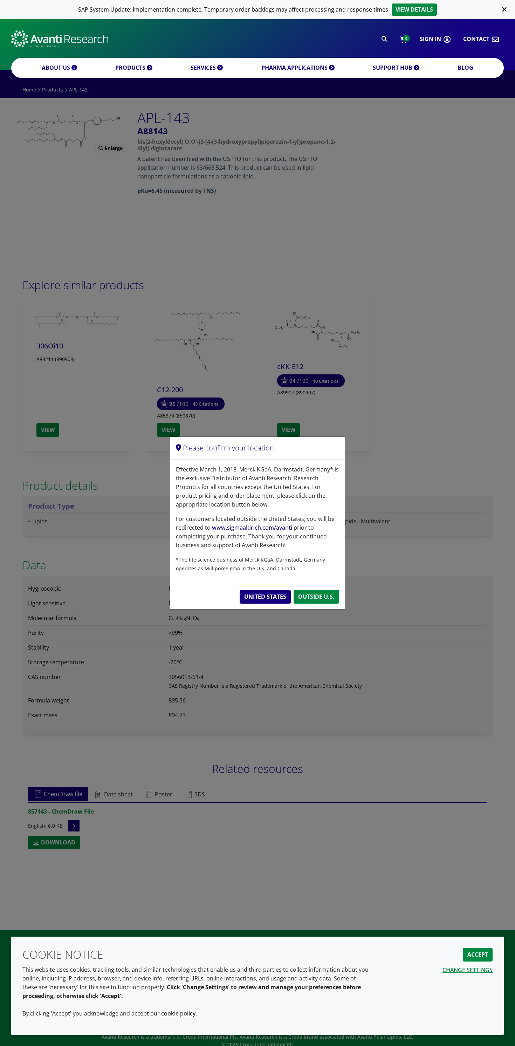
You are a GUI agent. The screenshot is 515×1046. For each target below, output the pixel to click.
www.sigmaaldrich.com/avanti (252, 527)
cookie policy (178, 1013)
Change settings (467, 970)
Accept (477, 954)
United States (265, 596)
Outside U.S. (316, 596)
